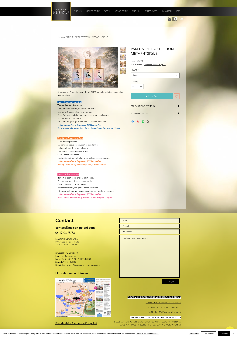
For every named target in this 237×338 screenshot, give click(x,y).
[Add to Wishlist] (177, 96)
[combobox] (155, 75)
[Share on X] (148, 121)
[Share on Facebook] (132, 121)
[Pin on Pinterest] (137, 121)
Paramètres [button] (194, 333)
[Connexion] (174, 18)
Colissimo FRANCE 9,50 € (155, 64)
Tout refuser (209, 333)
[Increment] (141, 86)
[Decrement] (133, 86)
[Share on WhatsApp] (143, 121)
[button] (78, 11)
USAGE (135, 70)
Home (60, 37)
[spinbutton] (137, 86)
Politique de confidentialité (147, 333)
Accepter (224, 333)
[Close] (233, 333)
